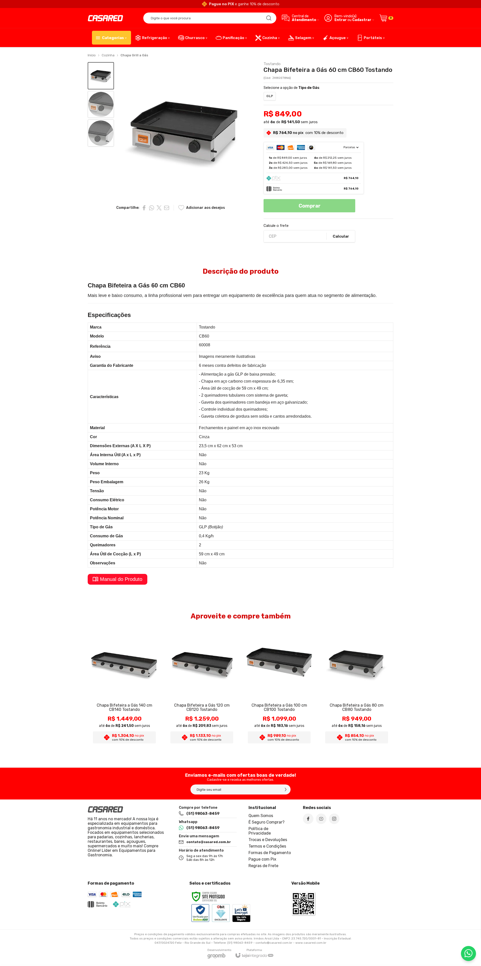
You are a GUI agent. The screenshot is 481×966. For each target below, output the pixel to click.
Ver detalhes (124, 715)
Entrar (340, 20)
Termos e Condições (267, 846)
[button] (101, 75)
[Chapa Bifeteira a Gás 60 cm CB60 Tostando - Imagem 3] (101, 133)
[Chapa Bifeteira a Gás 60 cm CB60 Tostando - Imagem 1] (100, 76)
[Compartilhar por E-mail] (166, 207)
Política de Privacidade (260, 831)
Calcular (341, 236)
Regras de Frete (263, 865)
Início (92, 55)
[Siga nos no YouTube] (321, 819)
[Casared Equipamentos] (106, 18)
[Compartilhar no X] (159, 207)
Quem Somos (261, 815)
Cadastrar (361, 20)
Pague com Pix (262, 859)
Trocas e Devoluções (268, 839)
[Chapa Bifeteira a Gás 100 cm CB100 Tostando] (279, 685)
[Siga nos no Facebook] (308, 819)
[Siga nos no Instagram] (334, 819)
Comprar (309, 206)
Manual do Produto (121, 579)
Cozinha (108, 55)
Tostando (272, 64)
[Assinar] (286, 789)
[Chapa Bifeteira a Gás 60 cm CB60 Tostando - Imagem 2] (101, 104)
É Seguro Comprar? (267, 822)
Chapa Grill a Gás (134, 55)
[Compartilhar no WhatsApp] (151, 207)
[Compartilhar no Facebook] (144, 207)
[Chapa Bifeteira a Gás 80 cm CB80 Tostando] (356, 685)
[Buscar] (269, 18)
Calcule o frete (276, 226)
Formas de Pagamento (270, 852)
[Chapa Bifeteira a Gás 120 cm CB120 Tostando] (201, 685)
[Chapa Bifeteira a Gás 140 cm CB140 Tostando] (124, 685)
